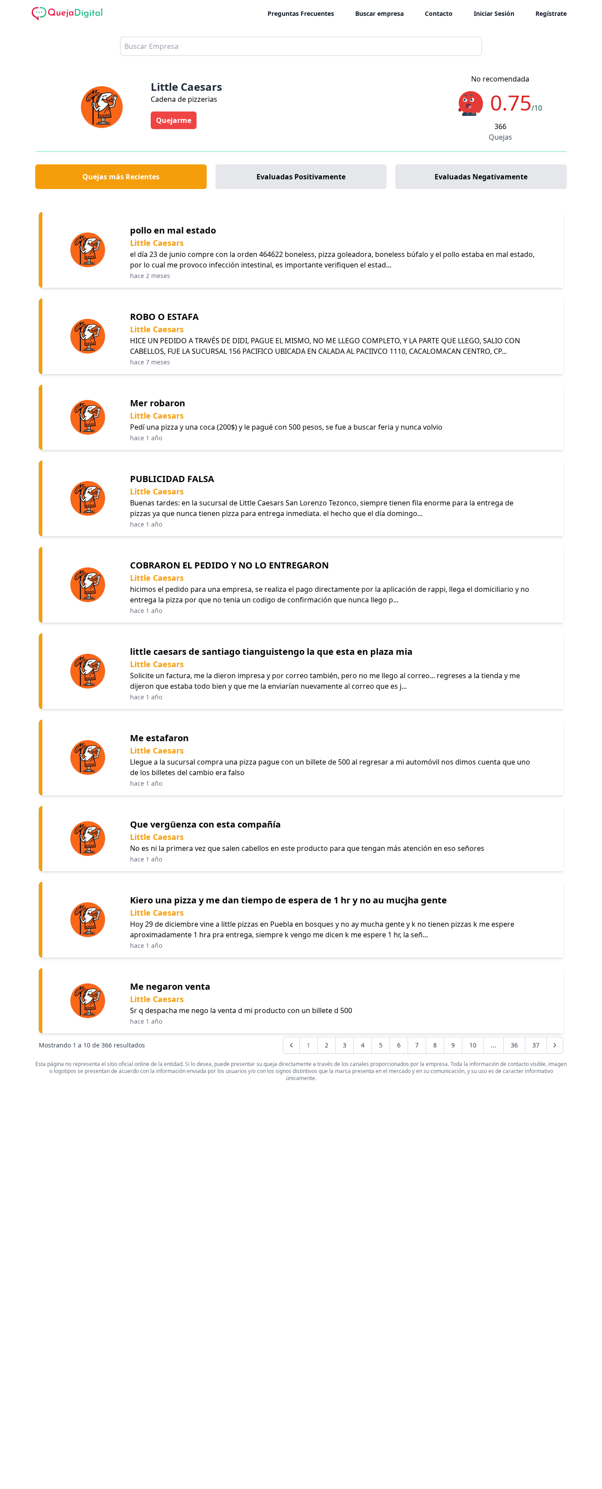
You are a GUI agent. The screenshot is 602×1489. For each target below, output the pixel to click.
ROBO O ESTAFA (164, 317)
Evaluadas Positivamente (301, 177)
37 (535, 1045)
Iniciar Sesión (494, 13)
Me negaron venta (170, 986)
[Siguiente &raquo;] (554, 1045)
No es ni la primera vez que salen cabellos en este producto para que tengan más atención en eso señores (307, 848)
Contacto (439, 13)
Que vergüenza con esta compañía (205, 824)
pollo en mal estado (173, 230)
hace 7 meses (150, 362)
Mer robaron (157, 403)
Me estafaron (159, 738)
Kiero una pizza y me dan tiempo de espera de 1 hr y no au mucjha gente (288, 900)
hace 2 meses (150, 275)
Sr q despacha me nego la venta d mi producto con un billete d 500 (241, 1010)
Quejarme (173, 120)
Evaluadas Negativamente (481, 177)
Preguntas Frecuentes (301, 13)
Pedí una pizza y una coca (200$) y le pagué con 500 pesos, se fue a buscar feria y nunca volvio (286, 427)
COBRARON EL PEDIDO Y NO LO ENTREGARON (229, 565)
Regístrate (551, 13)
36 (514, 1045)
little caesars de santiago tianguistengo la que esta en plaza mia (271, 651)
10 (472, 1045)
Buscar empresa (379, 13)
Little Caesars (157, 243)
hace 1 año (146, 438)
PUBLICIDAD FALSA (172, 479)
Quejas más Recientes (121, 177)
